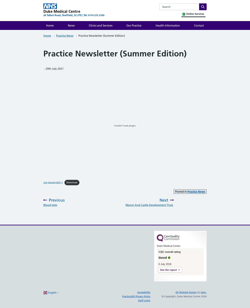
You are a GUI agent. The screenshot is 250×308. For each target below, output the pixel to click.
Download (71, 182)
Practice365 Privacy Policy (136, 296)
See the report (168, 269)
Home (50, 25)
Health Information (168, 25)
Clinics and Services (100, 25)
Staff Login (144, 300)
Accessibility (143, 292)
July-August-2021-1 (53, 182)
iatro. (204, 292)
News (71, 25)
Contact (199, 25)
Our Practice (133, 25)
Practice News (64, 35)
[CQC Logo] (168, 240)
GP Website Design (186, 292)
